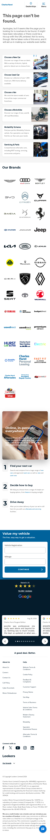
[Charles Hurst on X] (10, 748)
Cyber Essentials (8, 688)
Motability (26, 722)
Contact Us (6, 678)
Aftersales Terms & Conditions (30, 735)
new (39, 473)
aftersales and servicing (33, 509)
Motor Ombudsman (10, 693)
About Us (6, 667)
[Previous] (5, 641)
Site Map (26, 697)
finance (27, 492)
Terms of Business (29, 702)
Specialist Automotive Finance (30, 728)
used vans (13, 475)
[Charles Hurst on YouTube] (17, 748)
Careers (5, 672)
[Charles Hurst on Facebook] (3, 748)
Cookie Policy (27, 675)
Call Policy (6, 683)
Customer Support (29, 687)
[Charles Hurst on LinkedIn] (32, 748)
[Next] (45, 641)
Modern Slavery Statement (28, 716)
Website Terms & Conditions (29, 668)
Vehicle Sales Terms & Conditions (30, 709)
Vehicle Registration (13, 545)
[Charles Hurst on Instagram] (25, 748)
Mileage (8, 556)
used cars (27, 473)
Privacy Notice (28, 692)
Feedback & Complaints (27, 681)
